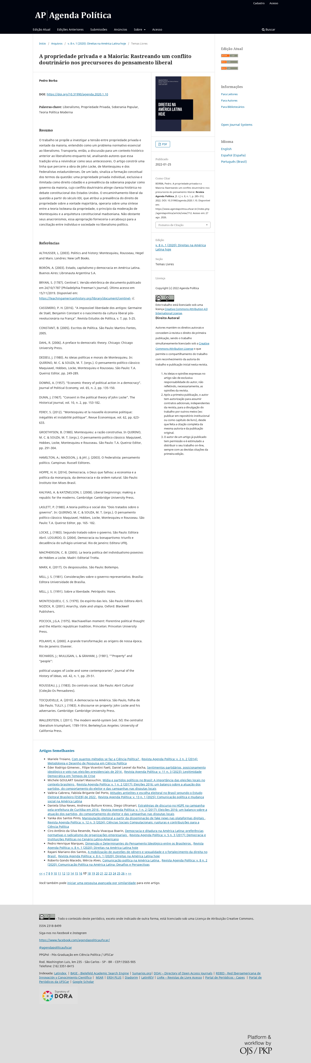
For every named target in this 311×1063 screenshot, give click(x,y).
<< (41, 873)
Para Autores (229, 100)
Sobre (138, 29)
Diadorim (131, 977)
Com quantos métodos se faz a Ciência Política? (106, 759)
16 (80, 873)
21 (101, 873)
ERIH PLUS (114, 977)
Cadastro (259, 3)
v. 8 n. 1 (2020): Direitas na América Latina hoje (97, 43)
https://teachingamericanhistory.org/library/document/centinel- (85, 298)
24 (114, 873)
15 (76, 873)
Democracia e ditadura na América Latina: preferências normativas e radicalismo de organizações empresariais (126, 833)
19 (93, 873)
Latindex (60, 973)
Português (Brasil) (234, 162)
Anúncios (120, 29)
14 (72, 873)
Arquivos (56, 43)
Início (42, 43)
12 (63, 873)
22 (106, 873)
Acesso (157, 29)
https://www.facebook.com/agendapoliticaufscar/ (74, 940)
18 (89, 873)
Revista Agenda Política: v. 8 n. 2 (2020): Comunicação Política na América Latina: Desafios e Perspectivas (127, 862)
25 (118, 873)
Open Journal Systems (236, 125)
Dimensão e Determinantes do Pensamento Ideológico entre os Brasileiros (138, 843)
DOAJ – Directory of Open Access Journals (183, 973)
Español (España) (233, 155)
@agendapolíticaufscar (55, 947)
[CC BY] (47, 919)
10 (55, 873)
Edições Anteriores (70, 29)
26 (123, 873)
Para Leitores (229, 94)
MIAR (99, 977)
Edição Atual (41, 29)
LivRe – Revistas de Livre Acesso (179, 977)
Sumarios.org (141, 973)
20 (97, 873)
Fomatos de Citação (171, 225)
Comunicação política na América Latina (131, 860)
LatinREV (147, 977)
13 (68, 873)
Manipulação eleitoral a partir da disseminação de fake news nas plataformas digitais (143, 818)
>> (129, 873)
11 (59, 873)
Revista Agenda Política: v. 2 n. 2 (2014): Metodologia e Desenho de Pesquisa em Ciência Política (123, 761)
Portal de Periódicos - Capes (225, 977)
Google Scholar (83, 982)
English (226, 149)
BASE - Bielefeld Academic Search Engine (99, 973)
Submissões (98, 29)
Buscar (270, 29)
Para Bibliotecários (232, 107)
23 (110, 873)
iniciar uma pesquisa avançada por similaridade (101, 883)
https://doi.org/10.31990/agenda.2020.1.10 (77, 94)
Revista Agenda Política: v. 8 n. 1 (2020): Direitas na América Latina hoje (126, 845)
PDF (164, 144)
